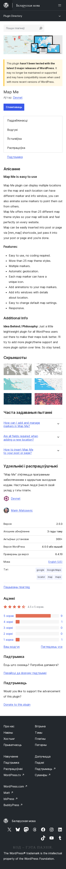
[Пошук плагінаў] (40, 28)
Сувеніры (43, 775)
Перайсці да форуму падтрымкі (25, 673)
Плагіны (40, 738)
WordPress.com (15, 786)
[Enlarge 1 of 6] (27, 368)
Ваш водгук (12, 646)
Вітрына (40, 726)
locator (41, 577)
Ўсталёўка (14, 138)
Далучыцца (43, 756)
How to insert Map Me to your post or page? (18, 451)
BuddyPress (13, 805)
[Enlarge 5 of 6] (27, 397)
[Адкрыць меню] (60, 5)
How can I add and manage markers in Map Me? (22, 424)
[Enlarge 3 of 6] (27, 383)
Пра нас (9, 726)
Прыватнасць (13, 745)
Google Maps (54, 570)
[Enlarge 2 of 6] (57, 368)
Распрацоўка (16, 148)
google (40, 570)
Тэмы (38, 732)
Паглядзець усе (51, 646)
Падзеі (39, 762)
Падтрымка (15, 157)
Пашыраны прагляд (17, 587)
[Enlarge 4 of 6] (57, 383)
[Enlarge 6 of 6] (57, 397)
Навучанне (11, 756)
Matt (8, 792)
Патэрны (41, 745)
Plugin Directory (13, 15)
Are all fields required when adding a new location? (21, 437)
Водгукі (12, 130)
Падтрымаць (45, 769)
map (50, 577)
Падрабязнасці (17, 120)
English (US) (55, 561)
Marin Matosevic (22, 510)
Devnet (18, 97)
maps (58, 577)
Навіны (8, 732)
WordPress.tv (14, 775)
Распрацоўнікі (13, 769)
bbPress (11, 799)
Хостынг (9, 738)
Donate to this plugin (17, 704)
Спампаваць (14, 107)
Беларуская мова (24, 821)
